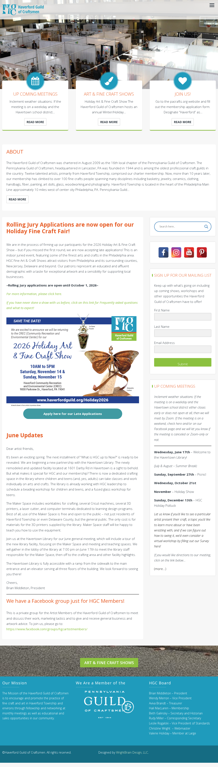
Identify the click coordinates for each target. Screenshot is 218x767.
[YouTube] (189, 252)
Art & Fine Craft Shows (109, 662)
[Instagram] (176, 252)
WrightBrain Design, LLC (132, 752)
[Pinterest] (201, 252)
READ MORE (35, 122)
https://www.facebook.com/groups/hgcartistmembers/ (46, 629)
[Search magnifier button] (206, 227)
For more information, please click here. (34, 294)
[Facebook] (163, 252)
